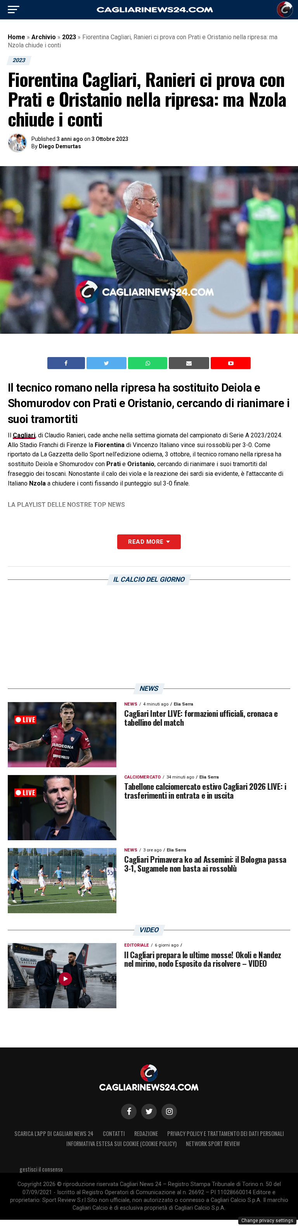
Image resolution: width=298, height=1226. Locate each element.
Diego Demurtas (60, 146)
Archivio (43, 37)
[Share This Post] (148, 363)
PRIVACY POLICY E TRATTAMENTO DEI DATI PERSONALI (225, 1133)
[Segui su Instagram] (169, 1111)
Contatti (114, 1133)
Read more (145, 541)
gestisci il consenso (41, 1169)
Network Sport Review (213, 1143)
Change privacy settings (267, 1220)
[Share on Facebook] (67, 363)
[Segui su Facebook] (129, 1111)
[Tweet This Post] (107, 363)
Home (16, 37)
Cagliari (24, 435)
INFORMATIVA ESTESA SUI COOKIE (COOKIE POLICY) (121, 1143)
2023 (69, 37)
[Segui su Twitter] (149, 1111)
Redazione (146, 1133)
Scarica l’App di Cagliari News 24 (54, 1133)
